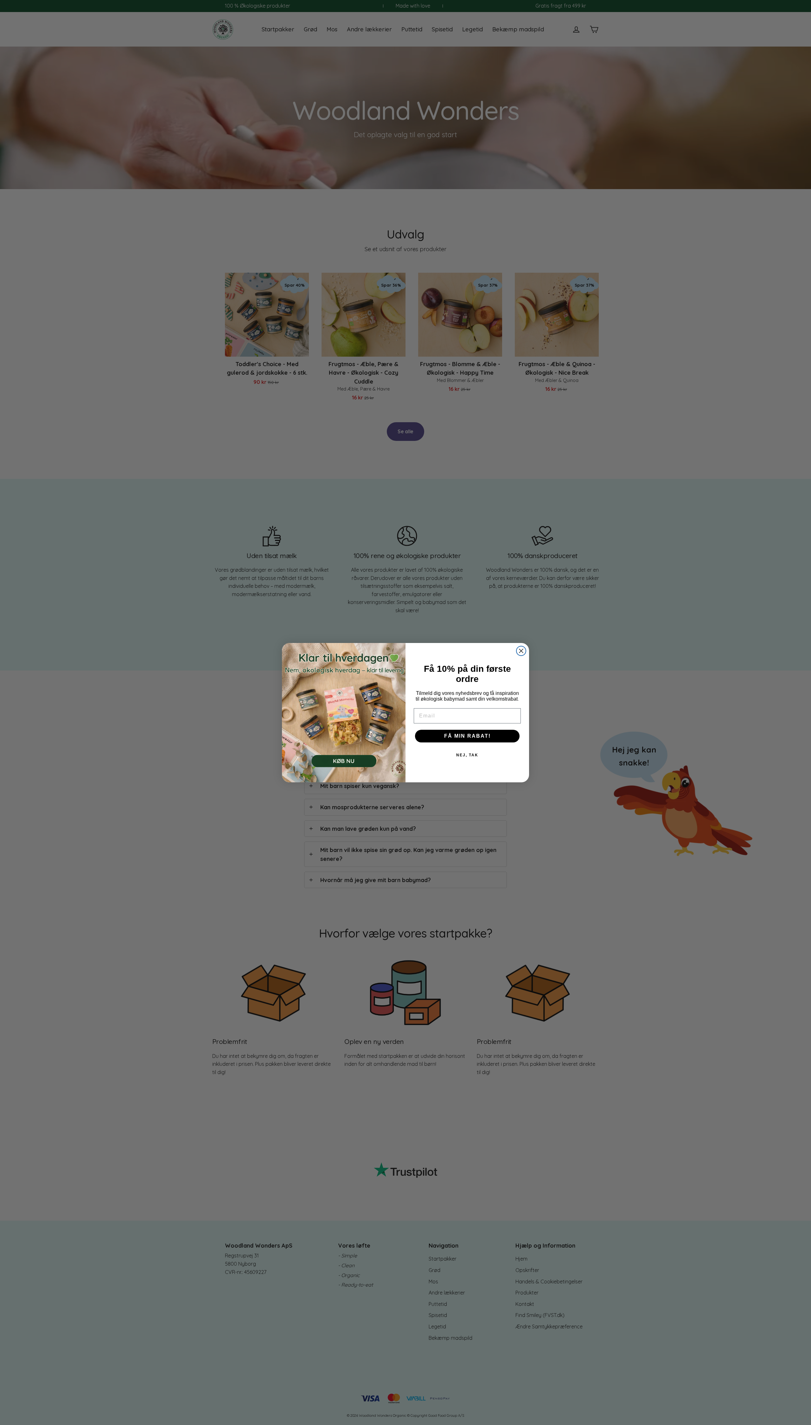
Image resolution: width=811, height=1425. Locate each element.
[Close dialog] (521, 651)
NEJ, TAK (467, 755)
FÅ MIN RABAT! (467, 736)
